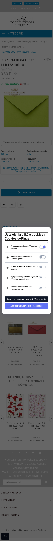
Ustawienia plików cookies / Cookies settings (25, 236)
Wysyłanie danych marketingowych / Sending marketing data (24, 278)
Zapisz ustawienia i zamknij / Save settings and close (27, 299)
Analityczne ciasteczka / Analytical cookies (24, 267)
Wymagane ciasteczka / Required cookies (24, 247)
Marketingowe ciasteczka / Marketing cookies (21, 257)
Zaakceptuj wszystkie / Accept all (26, 306)
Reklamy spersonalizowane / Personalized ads (22, 288)
